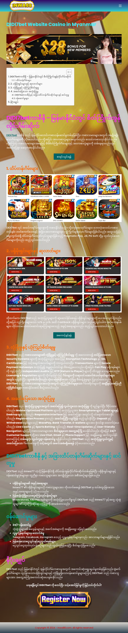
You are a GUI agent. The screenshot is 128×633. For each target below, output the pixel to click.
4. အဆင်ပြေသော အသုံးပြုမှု (24, 91)
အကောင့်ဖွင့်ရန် (64, 335)
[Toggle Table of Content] (67, 72)
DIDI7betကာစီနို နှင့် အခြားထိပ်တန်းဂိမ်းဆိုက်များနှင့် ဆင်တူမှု (42, 94)
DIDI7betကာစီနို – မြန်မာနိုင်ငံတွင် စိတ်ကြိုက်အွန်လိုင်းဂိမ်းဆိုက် (40, 76)
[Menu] (120, 5)
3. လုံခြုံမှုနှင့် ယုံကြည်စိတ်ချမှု (24, 87)
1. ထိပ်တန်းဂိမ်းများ (23, 80)
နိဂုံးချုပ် (14, 102)
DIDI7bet (11, 135)
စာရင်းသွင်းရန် (64, 156)
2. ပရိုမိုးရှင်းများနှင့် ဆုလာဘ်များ (26, 83)
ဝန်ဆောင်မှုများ (22, 98)
